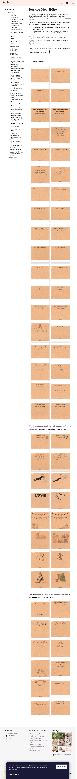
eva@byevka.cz (13, 733)
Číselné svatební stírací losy (16, 58)
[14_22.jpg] (60, 270)
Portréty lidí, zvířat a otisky (16, 96)
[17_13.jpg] (40, 191)
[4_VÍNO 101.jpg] (40, 608)
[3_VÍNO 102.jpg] (60, 608)
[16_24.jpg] (60, 290)
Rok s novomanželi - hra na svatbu (17, 69)
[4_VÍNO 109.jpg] (40, 687)
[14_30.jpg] (60, 349)
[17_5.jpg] (40, 113)
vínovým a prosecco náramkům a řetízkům (51, 594)
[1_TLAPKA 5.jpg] (40, 479)
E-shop (10, 12)
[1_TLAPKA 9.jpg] (40, 520)
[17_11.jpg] (40, 173)
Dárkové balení (13, 158)
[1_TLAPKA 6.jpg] (60, 479)
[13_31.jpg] (40, 371)
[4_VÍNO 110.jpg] (60, 686)
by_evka (11, 738)
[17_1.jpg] (40, 73)
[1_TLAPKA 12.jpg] (60, 539)
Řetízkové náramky (17, 32)
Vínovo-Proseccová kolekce (16, 146)
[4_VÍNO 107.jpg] (40, 667)
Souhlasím (61, 767)
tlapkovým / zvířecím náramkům (46, 37)
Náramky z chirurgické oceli (16, 22)
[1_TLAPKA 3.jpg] (40, 460)
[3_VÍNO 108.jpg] (60, 666)
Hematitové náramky (15, 26)
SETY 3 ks (14, 44)
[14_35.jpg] (40, 410)
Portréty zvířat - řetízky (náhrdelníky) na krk (17, 109)
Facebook (11, 736)
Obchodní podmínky (37, 747)
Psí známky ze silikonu (15, 142)
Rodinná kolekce (15, 149)
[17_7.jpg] (40, 132)
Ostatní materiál (16, 30)
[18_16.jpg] (60, 211)
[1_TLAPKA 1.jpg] (40, 439)
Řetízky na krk (14, 46)
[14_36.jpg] (60, 410)
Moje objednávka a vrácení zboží (39, 741)
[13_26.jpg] (60, 310)
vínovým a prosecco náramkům (44, 48)
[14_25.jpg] (40, 310)
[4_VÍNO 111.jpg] (40, 706)
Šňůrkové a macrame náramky (17, 18)
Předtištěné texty (16, 88)
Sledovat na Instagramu (63, 755)
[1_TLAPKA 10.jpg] (60, 520)
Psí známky (14, 91)
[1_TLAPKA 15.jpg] (40, 579)
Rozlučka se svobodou (14, 50)
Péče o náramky (35, 738)
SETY (12, 39)
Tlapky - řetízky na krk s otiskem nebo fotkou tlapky (17, 125)
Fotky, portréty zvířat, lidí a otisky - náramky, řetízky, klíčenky (17, 77)
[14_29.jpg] (40, 349)
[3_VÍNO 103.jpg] (40, 628)
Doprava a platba (36, 734)
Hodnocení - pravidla (37, 736)
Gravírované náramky (15, 35)
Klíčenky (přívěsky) (16, 93)
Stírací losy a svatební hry (14, 54)
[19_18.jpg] (60, 231)
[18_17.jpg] (40, 231)
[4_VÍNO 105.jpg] (40, 648)
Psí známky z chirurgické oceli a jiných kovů (16, 137)
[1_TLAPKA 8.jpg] (60, 499)
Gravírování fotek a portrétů (17, 100)
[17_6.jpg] (60, 113)
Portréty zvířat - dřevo (16, 130)
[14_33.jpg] (40, 390)
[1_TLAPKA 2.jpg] (60, 439)
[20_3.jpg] (40, 92)
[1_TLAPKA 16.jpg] (60, 578)
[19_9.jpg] (40, 152)
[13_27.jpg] (40, 331)
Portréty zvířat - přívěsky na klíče (16, 114)
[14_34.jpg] (60, 389)
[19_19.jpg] (40, 251)
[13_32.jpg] (60, 370)
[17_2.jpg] (60, 73)
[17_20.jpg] (60, 251)
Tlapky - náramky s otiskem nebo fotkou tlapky (17, 119)
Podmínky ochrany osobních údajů (36, 750)
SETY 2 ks (14, 41)
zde (16, 769)
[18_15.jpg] (40, 211)
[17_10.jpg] (60, 152)
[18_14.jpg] (60, 191)
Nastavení (14, 774)
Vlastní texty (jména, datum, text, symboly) (17, 84)
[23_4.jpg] (60, 92)
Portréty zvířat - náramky (16, 104)
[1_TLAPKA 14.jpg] (60, 559)
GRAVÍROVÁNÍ (14, 73)
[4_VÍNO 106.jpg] (60, 648)
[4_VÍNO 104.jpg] (60, 628)
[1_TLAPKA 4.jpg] (60, 460)
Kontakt (32, 753)
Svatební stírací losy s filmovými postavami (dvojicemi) (17, 63)
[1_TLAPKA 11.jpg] (40, 539)
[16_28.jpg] (60, 329)
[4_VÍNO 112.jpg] (60, 706)
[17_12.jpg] (60, 172)
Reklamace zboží (35, 744)
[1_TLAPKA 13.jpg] (40, 558)
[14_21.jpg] (40, 270)
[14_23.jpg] (40, 290)
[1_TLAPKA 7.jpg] (40, 499)
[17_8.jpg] (60, 133)
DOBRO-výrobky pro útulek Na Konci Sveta (16, 153)
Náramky (13, 15)
